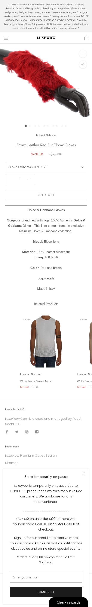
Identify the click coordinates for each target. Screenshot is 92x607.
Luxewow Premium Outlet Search (31, 455)
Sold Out (46, 195)
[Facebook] (6, 431)
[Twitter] (16, 431)
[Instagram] (26, 431)
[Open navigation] (6, 38)
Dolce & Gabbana (46, 135)
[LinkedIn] (37, 431)
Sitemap (12, 463)
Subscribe (46, 592)
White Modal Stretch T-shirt (36, 381)
